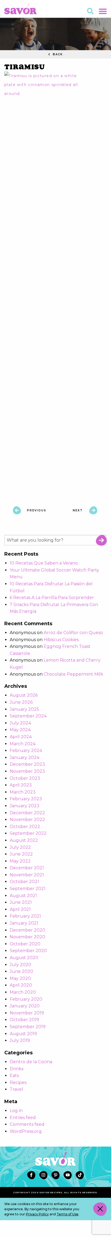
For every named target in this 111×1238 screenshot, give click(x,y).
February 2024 (26, 750)
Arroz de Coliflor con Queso (73, 632)
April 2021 (20, 909)
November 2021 (27, 874)
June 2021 (21, 902)
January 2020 (25, 1005)
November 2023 (27, 771)
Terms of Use (67, 1214)
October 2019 (24, 1019)
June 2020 (21, 971)
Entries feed (23, 1117)
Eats (14, 1075)
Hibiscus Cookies (61, 639)
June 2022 (21, 854)
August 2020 (24, 957)
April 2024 (21, 736)
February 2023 (26, 798)
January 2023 (24, 805)
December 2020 (27, 930)
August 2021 (23, 895)
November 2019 (27, 1012)
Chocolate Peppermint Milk (73, 674)
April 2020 (21, 985)
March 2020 (23, 992)
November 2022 (27, 819)
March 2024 (23, 743)
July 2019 (20, 1040)
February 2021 (25, 916)
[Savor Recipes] (20, 8)
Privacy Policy (37, 1214)
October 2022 (25, 826)
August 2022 (24, 840)
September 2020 (28, 950)
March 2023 (23, 792)
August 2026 (24, 695)
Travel (16, 1089)
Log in (16, 1110)
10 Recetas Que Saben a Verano (44, 563)
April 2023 (21, 785)
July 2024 (20, 723)
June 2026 (21, 702)
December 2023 (27, 764)
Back (57, 54)
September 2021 (28, 888)
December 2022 (27, 812)
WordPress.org (26, 1131)
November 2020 (27, 936)
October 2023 (25, 778)
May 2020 (20, 978)
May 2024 (20, 729)
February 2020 (26, 999)
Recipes (18, 1082)
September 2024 (28, 716)
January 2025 (24, 709)
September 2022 (28, 833)
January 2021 (24, 923)
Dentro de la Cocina (31, 1061)
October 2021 (24, 881)
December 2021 (27, 867)
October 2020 (25, 943)
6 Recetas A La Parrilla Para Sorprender (52, 597)
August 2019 (23, 1033)
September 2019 (28, 1026)
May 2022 (20, 861)
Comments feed (27, 1124)
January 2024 (24, 757)
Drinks (16, 1068)
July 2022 (20, 847)
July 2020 (20, 964)
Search (101, 540)
